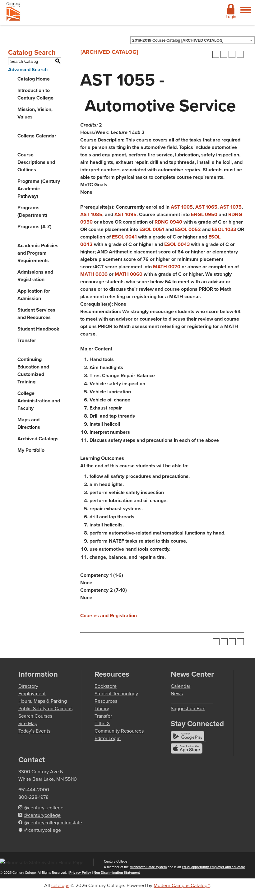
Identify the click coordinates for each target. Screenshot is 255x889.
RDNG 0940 (168, 221)
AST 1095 (125, 214)
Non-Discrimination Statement (117, 872)
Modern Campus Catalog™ (182, 885)
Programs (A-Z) (34, 226)
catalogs (60, 885)
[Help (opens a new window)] (240, 54)
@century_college (43, 807)
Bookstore (106, 686)
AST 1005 (182, 207)
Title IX (102, 723)
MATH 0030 (94, 274)
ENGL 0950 (204, 214)
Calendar (180, 686)
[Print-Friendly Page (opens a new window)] (232, 54)
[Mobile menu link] (245, 13)
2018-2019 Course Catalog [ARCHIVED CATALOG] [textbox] (178, 40)
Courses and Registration (108, 615)
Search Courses (35, 715)
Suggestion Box (188, 708)
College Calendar (36, 135)
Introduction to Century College (35, 94)
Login (231, 16)
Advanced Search (28, 69)
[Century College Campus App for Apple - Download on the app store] (186, 751)
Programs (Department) (32, 211)
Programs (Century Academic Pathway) (38, 189)
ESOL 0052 (188, 229)
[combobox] (192, 40)
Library (102, 708)
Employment (32, 693)
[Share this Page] (223, 54)
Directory (28, 686)
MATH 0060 (128, 274)
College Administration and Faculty (38, 401)
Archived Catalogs (37, 438)
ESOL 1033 (224, 229)
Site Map (27, 723)
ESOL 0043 (177, 244)
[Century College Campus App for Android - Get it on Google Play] (188, 739)
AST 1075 (231, 207)
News (177, 693)
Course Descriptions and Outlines (36, 162)
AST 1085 (91, 214)
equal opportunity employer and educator (213, 866)
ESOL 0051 (151, 229)
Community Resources (119, 730)
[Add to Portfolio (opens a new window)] (215, 54)
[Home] (13, 12)
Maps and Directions (28, 423)
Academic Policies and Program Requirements (37, 253)
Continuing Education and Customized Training (33, 370)
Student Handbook (38, 328)
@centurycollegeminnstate (53, 822)
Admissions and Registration (35, 275)
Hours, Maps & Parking (42, 700)
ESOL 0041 (124, 236)
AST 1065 (206, 207)
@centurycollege (42, 815)
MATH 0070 (166, 266)
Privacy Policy (80, 872)
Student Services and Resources (36, 313)
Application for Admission (33, 294)
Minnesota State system (148, 866)
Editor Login (108, 738)
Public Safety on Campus (45, 708)
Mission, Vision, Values (35, 113)
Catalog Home (33, 78)
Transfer (26, 340)
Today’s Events (34, 730)
